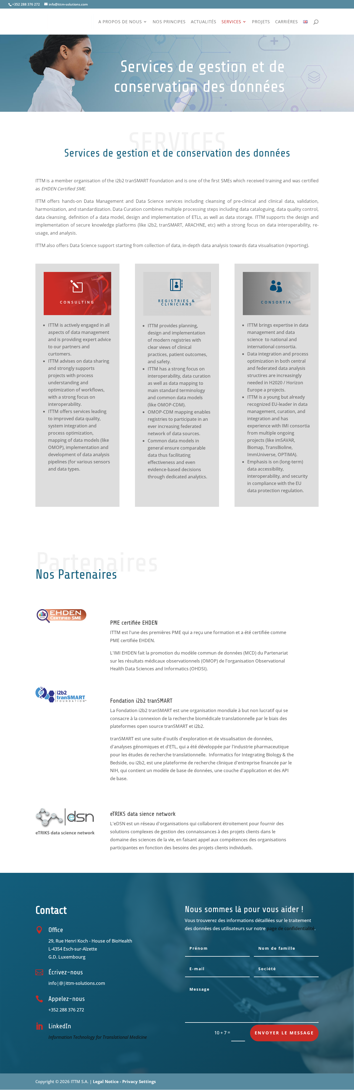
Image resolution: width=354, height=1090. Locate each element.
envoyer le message (284, 1033)
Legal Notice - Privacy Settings (124, 1081)
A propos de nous (120, 22)
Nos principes (169, 22)
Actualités (203, 22)
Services (231, 22)
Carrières (286, 22)
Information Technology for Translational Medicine (97, 1037)
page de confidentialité (290, 928)
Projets (261, 22)
